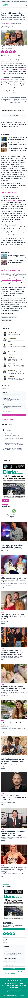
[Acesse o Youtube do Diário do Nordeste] (14, 933)
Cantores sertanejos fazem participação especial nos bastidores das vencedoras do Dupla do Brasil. (12, 657)
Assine (21, 980)
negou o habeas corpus (13, 200)
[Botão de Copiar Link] (14, 51)
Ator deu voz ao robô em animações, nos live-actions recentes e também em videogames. (13, 838)
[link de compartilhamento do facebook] (6, 51)
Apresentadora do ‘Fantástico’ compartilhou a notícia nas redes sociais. (13, 765)
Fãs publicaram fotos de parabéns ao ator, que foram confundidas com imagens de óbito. (11, 801)
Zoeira (2, 543)
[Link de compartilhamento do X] (10, 51)
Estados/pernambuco (6, 320)
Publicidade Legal (14, 980)
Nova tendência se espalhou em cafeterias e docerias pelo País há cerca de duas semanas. (14, 693)
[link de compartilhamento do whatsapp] (2, 51)
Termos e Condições (17, 418)
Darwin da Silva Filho (14, 93)
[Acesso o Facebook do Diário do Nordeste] (7, 933)
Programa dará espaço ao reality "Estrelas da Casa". (11, 549)
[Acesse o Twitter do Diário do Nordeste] (10, 933)
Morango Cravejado (23, 1)
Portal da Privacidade (20, 985)
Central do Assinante (9, 983)
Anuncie (7, 980)
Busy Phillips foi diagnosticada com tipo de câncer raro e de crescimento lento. (13, 874)
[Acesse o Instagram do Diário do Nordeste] (4, 933)
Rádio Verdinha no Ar (6, 1)
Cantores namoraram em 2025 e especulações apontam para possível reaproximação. (13, 584)
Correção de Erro (14, 988)
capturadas (4, 79)
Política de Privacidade (9, 419)
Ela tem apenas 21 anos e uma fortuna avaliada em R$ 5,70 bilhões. (13, 729)
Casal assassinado (15, 1)
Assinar (6, 500)
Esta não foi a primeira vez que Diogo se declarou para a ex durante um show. (13, 620)
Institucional (20, 983)
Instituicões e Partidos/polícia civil (9, 317)
